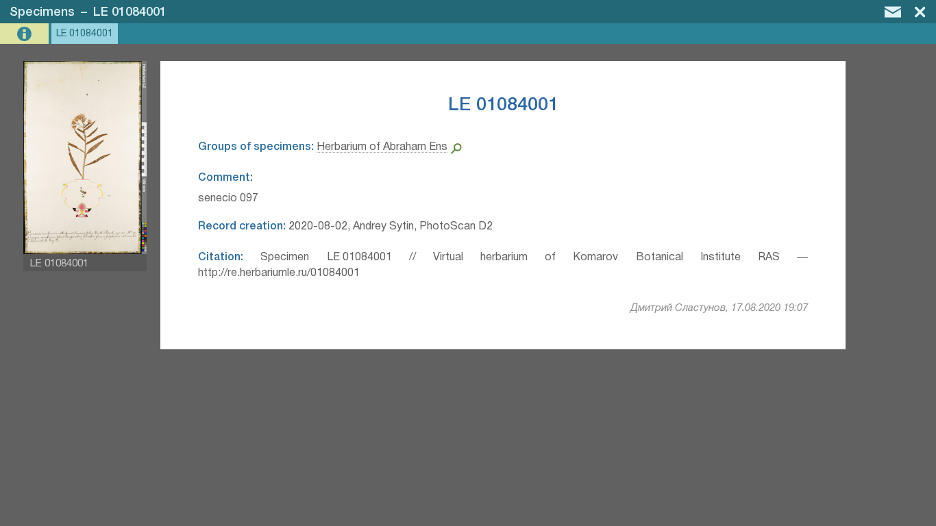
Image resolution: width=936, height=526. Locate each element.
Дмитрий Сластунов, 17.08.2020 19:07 (719, 308)
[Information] (25, 34)
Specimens (42, 12)
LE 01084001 (130, 12)
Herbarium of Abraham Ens (382, 147)
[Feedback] (892, 11)
